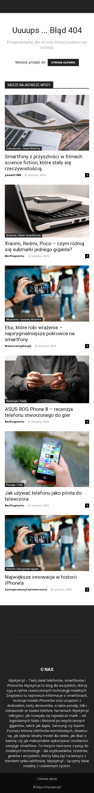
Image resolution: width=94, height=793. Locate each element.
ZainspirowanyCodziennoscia (26, 589)
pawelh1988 (13, 175)
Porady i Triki (14, 485)
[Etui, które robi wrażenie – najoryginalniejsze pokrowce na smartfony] (47, 293)
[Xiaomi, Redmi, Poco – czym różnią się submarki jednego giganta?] (47, 211)
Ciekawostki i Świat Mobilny (23, 148)
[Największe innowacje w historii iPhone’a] (47, 543)
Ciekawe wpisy (47, 779)
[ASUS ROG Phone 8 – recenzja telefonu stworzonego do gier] (47, 379)
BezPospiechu (14, 256)
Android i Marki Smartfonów (23, 235)
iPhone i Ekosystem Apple (22, 569)
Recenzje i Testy (16, 401)
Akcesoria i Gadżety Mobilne (23, 319)
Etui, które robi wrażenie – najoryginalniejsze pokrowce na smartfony (39, 333)
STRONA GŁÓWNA (63, 62)
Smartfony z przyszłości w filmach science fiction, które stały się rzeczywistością (43, 162)
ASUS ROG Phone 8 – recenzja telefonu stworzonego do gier (39, 412)
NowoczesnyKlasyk (18, 346)
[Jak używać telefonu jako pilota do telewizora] (47, 459)
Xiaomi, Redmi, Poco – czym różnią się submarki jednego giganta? (44, 246)
